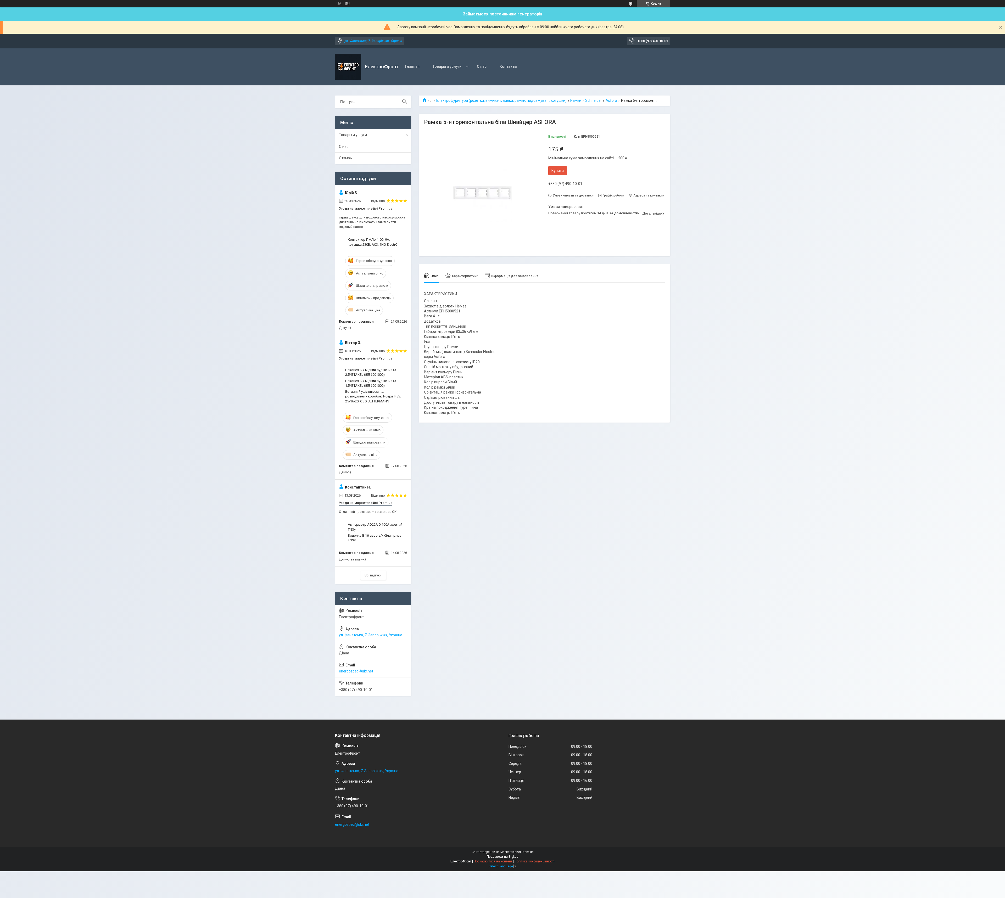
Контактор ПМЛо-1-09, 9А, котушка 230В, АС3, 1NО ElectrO (373, 242)
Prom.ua (528, 852)
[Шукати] (404, 102)
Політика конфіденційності (535, 861)
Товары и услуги (447, 66)
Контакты (508, 66)
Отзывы (346, 158)
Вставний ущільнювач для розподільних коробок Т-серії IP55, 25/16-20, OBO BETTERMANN (373, 396)
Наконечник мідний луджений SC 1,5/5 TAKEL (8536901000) (371, 383)
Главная (412, 66)
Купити (557, 171)
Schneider (593, 100)
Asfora (611, 100)
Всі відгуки (373, 575)
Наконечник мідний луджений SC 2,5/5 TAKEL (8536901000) (371, 372)
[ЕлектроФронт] (348, 67)
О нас (482, 66)
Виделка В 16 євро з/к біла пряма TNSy (374, 538)
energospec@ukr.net (356, 671)
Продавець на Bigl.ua (502, 856)
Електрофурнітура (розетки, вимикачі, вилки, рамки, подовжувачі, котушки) (501, 100)
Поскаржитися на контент (493, 861)
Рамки (575, 100)
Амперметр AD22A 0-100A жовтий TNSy (375, 527)
